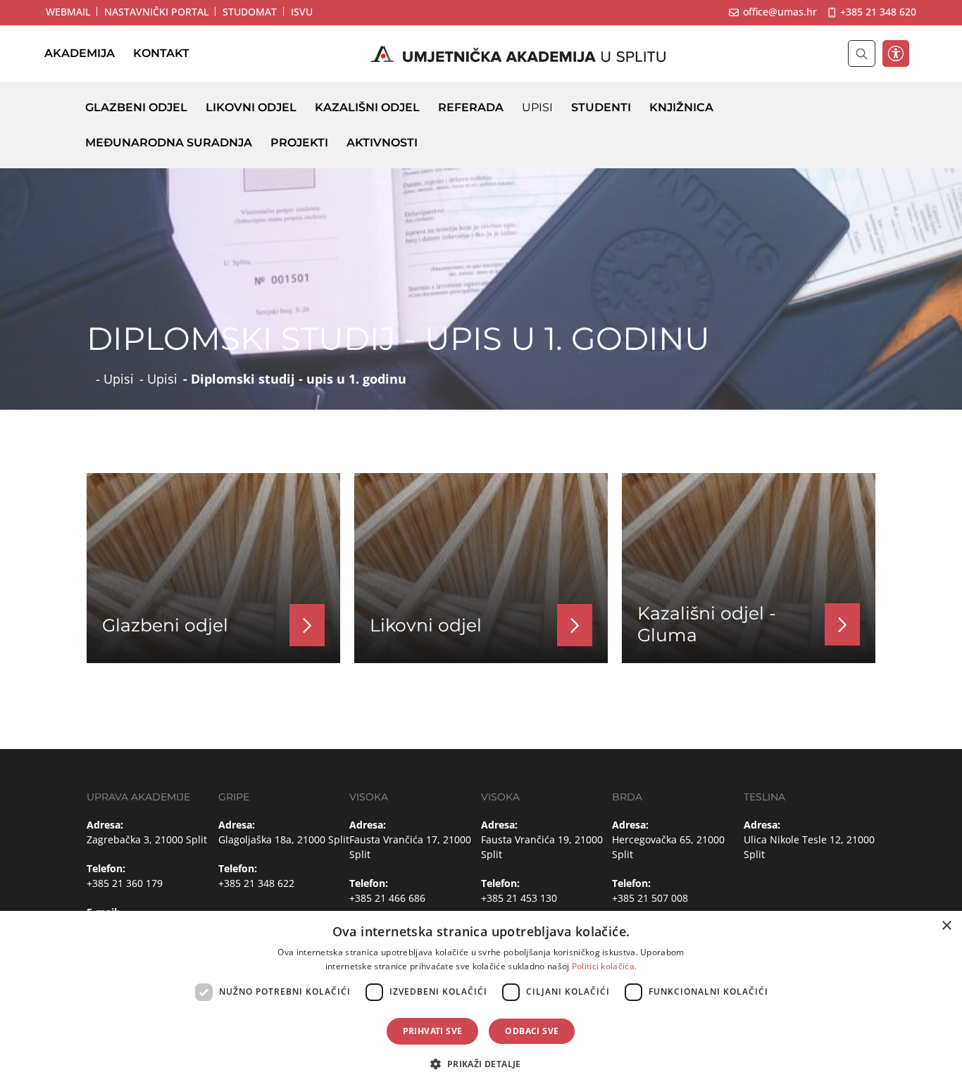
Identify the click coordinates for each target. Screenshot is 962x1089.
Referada (471, 107)
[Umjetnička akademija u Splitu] (518, 54)
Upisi (537, 107)
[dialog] (481, 1000)
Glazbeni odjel (136, 107)
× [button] (946, 926)
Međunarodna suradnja (168, 142)
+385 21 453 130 (519, 898)
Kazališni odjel (367, 107)
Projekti (299, 142)
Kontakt (161, 54)
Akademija (79, 54)
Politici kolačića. (604, 966)
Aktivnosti (382, 142)
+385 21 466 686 (387, 898)
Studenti (601, 107)
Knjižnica (681, 107)
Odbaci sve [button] (531, 1031)
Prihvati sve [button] (433, 1031)
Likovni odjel (251, 107)
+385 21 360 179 (125, 883)
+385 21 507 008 (650, 898)
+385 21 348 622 (256, 883)
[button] (480, 1063)
